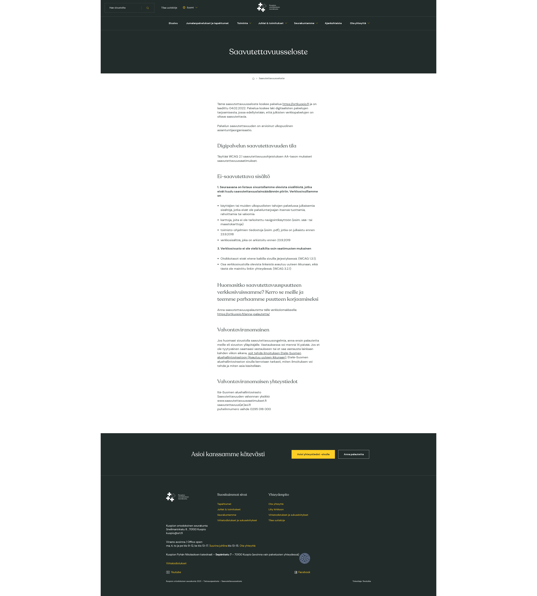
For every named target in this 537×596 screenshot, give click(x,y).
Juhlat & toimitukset (270, 23)
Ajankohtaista (333, 23)
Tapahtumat (224, 504)
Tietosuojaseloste (211, 581)
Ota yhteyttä (358, 23)
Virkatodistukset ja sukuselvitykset (237, 520)
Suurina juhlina (218, 545)
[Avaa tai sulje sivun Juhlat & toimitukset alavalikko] (286, 22)
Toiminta (242, 23)
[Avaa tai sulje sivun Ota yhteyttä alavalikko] (368, 22)
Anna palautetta (354, 454)
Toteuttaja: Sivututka (362, 581)
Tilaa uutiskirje (169, 7)
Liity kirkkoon (276, 509)
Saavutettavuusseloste (232, 581)
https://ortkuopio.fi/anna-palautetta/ (243, 314)
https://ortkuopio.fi (295, 104)
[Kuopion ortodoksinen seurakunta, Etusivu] (268, 8)
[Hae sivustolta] (147, 8)
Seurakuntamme (304, 23)
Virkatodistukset (176, 563)
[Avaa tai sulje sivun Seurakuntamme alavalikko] (317, 22)
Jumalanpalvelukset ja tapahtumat (207, 23)
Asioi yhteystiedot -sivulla (313, 454)
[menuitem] (173, 23)
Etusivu (173, 23)
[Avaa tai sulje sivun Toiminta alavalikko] (250, 22)
